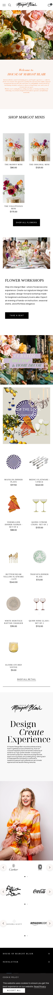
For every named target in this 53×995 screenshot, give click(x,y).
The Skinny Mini (14, 164)
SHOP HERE (26, 423)
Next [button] (50, 867)
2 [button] (27, 876)
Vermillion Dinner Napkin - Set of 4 (13, 524)
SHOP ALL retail (26, 679)
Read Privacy (40, 986)
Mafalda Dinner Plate (13, 481)
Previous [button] (3, 867)
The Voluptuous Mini (13, 207)
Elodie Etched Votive (13, 666)
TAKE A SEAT (17, 315)
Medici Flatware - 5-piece (39, 481)
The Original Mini (39, 164)
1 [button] (24, 876)
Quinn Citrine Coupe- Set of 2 (39, 523)
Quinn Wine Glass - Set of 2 (39, 622)
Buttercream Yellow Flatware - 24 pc (13, 576)
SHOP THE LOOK (26, 409)
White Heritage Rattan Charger (13, 622)
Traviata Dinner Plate (39, 575)
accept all (14, 990)
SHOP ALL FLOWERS (26, 222)
